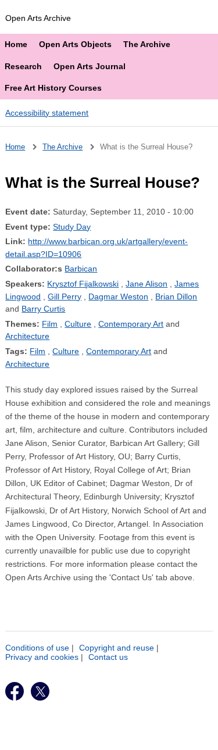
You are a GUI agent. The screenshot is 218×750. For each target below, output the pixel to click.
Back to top (114, 737)
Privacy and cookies (41, 657)
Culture (78, 323)
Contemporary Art (130, 323)
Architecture (27, 336)
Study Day (72, 226)
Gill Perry (64, 296)
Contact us (108, 657)
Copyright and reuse (116, 647)
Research (23, 66)
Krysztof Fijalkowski (83, 283)
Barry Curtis (43, 308)
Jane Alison (146, 283)
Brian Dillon (176, 296)
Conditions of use (37, 647)
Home (16, 44)
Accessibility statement (46, 112)
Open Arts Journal (89, 66)
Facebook (14, 691)
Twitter (40, 691)
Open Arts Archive (38, 18)
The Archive (146, 44)
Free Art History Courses (53, 87)
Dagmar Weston (118, 296)
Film (50, 323)
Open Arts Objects (75, 44)
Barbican (81, 268)
